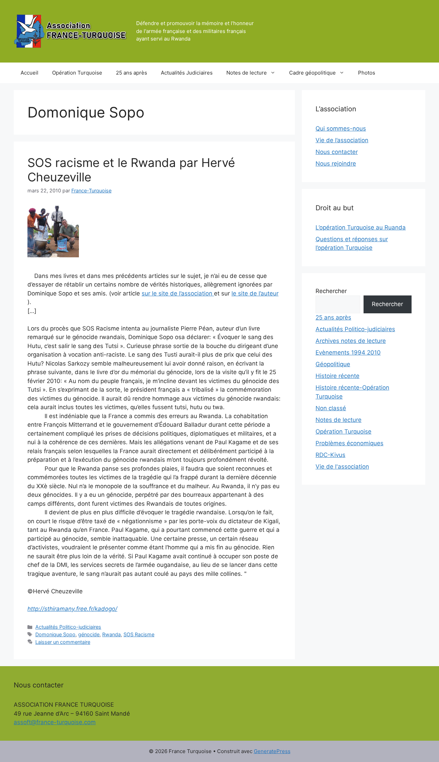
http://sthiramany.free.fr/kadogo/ (72, 608)
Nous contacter (337, 151)
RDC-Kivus (330, 454)
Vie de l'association (342, 466)
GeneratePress (272, 751)
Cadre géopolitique (312, 72)
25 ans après (131, 72)
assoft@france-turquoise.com (55, 722)
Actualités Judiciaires (187, 72)
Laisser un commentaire (62, 642)
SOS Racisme (138, 634)
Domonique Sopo (55, 634)
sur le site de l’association (178, 293)
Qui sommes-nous (341, 128)
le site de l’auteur (255, 293)
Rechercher (331, 291)
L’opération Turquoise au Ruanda (361, 227)
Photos (366, 72)
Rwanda (111, 634)
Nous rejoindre (336, 163)
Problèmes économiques (349, 443)
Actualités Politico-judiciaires (68, 627)
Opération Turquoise (77, 72)
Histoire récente (337, 375)
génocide (88, 634)
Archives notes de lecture (351, 340)
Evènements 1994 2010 (348, 352)
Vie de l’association (342, 140)
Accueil (29, 72)
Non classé (331, 408)
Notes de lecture (246, 72)
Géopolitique (333, 364)
